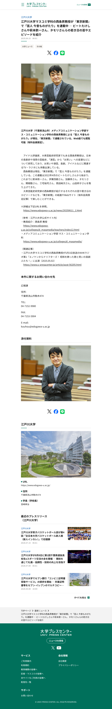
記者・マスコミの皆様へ (32, 673)
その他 (39, 46)
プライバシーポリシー (68, 665)
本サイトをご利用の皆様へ (33, 677)
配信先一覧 (26, 682)
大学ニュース (27, 46)
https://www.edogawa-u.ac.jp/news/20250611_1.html (52, 210)
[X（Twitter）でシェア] (49, 53)
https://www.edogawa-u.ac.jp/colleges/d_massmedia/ (52, 241)
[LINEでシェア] (62, 53)
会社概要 (62, 661)
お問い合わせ (27, 695)
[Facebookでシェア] (56, 53)
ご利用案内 (26, 661)
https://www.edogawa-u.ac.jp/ (35, 485)
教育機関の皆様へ (29, 669)
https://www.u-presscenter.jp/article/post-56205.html (52, 264)
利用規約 (25, 665)
